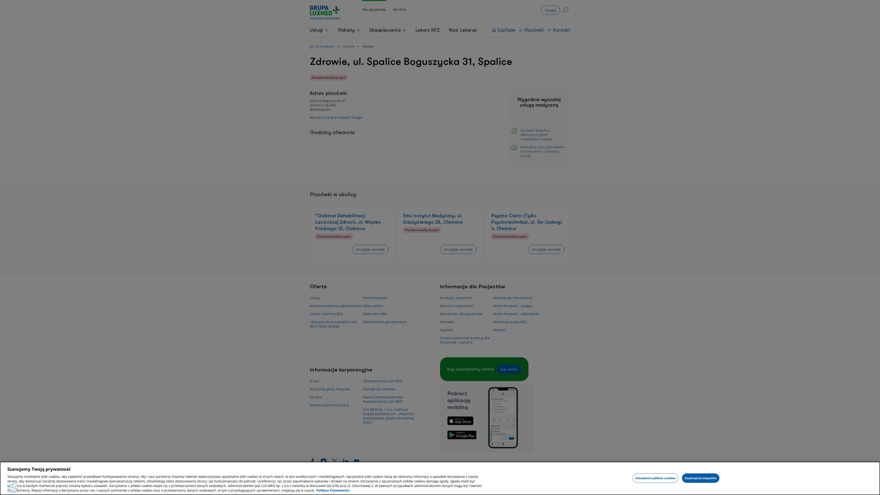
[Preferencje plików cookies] (13, 488)
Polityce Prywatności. (333, 490)
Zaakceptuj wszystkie (701, 478)
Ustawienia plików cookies (655, 478)
